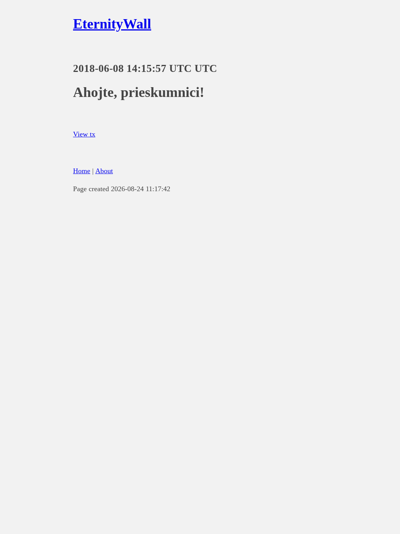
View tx (84, 134)
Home (81, 171)
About (104, 171)
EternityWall (112, 24)
